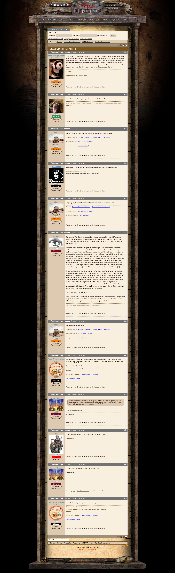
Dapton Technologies (105, 571)
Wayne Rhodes (56, 398)
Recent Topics (57, 29)
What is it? (61, 19)
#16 (125, 163)
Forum (55, 19)
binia (56, 132)
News (118, 19)
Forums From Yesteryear (72, 42)
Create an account (86, 39)
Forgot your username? (71, 39)
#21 (125, 394)
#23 (125, 464)
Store (49, 19)
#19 (125, 321)
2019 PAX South (87, 42)
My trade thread (70, 414)
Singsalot (56, 236)
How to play (70, 19)
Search (66, 29)
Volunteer (106, 19)
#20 (125, 355)
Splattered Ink (94, 571)
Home (42, 19)
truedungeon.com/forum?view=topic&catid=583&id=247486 (82, 173)
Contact (124, 19)
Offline (56, 79)
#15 (125, 128)
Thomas (56, 98)
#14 (125, 94)
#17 (125, 198)
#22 (125, 430)
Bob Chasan (56, 167)
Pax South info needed (102, 42)
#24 (125, 498)
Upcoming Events (81, 19)
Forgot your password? (55, 39)
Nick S (56, 434)
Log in (73, 87)
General (59, 42)
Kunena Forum (91, 549)
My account (109, 9)
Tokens (91, 19)
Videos (112, 19)
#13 (125, 52)
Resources (98, 19)
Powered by (82, 549)
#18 (125, 232)
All (49, 29)
